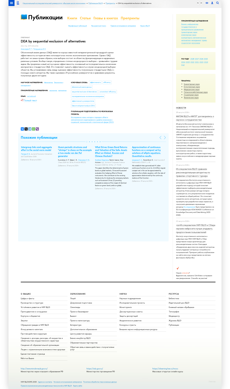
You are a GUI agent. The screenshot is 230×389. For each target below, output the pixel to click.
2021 (197, 62)
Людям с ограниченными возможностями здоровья (43, 349)
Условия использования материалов (68, 382)
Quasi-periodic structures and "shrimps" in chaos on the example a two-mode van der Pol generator (75, 151)
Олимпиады (75, 307)
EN (201, 3)
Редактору (212, 381)
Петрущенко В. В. (39, 49)
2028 (192, 59)
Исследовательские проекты (132, 303)
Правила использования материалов (123, 26)
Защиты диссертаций (129, 316)
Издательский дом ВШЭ (179, 303)
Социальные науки (191, 94)
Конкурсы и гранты (128, 325)
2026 (201, 59)
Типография (174, 311)
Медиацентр (174, 316)
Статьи (85, 18)
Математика (48, 82)
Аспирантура (75, 325)
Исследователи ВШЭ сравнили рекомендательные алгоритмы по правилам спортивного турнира (193, 172)
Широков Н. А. (137, 160)
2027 (197, 59)
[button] (86, 141)
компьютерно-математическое (193, 37)
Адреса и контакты (45, 382)
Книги (72, 18)
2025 (206, 59)
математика (186, 40)
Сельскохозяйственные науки (196, 92)
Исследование (189, 207)
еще (183, 65)
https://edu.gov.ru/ (95, 368)
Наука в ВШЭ (145, 26)
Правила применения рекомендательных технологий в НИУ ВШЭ (46, 386)
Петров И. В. (25, 154)
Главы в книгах (105, 18)
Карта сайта (77, 386)
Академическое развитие (130, 320)
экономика (195, 43)
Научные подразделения (130, 298)
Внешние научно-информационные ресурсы (138, 329)
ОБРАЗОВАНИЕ (78, 294)
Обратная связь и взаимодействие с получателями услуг (92, 348)
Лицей (73, 298)
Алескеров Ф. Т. (26, 49)
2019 (206, 62)
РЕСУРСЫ (174, 294)
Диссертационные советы (131, 311)
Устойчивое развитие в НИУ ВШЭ (35, 307)
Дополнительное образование (83, 329)
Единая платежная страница (33, 354)
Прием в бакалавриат (79, 311)
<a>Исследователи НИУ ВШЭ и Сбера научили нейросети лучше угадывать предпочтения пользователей (195, 229)
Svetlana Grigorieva (102, 160)
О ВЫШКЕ (26, 294)
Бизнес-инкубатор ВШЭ (80, 338)
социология (186, 43)
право (204, 40)
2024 (183, 62)
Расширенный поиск (98, 26)
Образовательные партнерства (83, 342)
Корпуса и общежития (30, 316)
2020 (202, 62)
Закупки (24, 320)
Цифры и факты (27, 298)
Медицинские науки (192, 89)
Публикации (45, 17)
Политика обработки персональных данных (100, 382)
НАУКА (123, 294)
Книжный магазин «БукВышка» (181, 307)
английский (31, 96)
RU (198, 3)
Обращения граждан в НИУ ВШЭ (35, 325)
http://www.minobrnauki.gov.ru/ (34, 368)
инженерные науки (188, 35)
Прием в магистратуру (80, 320)
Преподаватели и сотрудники (34, 311)
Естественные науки (192, 86)
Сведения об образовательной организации (40, 345)
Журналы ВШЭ (175, 320)
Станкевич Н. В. (83, 160)
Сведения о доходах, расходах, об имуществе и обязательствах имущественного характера (42, 339)
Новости (181, 107)
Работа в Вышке (27, 358)
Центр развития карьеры (81, 333)
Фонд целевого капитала (32, 329)
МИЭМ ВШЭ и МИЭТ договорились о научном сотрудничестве (195, 118)
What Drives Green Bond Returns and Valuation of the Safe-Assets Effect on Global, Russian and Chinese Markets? (111, 151)
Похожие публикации (39, 137)
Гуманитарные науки (192, 84)
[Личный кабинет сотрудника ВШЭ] (212, 3)
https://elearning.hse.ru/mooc (165, 368)
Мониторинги (126, 307)
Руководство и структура (32, 303)
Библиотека (174, 298)
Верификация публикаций (77, 26)
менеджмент (196, 40)
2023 (188, 62)
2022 (192, 62)
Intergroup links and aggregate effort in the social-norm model (36, 148)
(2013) (92, 119)
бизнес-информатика (189, 24)
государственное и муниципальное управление (192, 28)
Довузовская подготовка (81, 303)
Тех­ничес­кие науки (191, 97)
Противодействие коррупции (34, 333)
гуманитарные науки (189, 32)
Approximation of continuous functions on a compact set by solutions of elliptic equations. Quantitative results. (146, 151)
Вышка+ (73, 316)
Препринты (130, 18)
